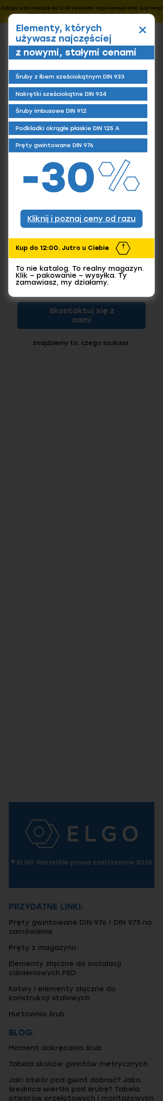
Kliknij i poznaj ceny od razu (81, 218)
